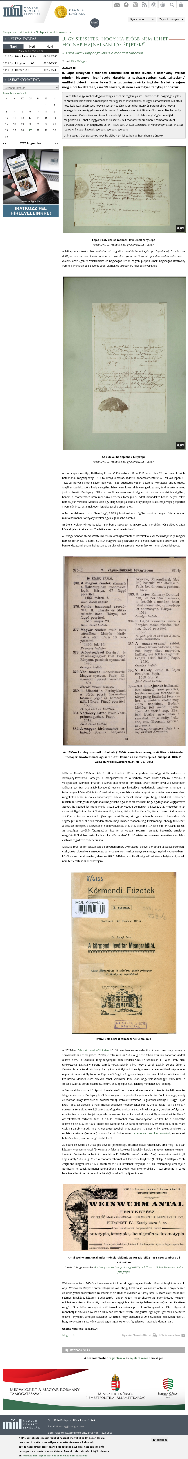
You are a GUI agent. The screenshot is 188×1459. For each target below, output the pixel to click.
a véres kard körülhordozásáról (152, 1133)
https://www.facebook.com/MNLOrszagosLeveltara (126, 4)
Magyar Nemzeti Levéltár (18, 32)
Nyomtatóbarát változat (136, 1335)
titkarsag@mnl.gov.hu (70, 1426)
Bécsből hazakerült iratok (93, 1050)
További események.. (15, 93)
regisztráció (117, 1358)
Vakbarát (153, 4)
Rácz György (79, 61)
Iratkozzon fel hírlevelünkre (117, 4)
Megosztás (68, 1335)
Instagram (135, 4)
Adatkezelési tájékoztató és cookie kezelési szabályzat (55, 1455)
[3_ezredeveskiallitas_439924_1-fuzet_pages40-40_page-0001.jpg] (124, 745)
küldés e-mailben (169, 1335)
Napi (13, 46)
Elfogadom (160, 1439)
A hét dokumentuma (58, 32)
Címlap (40, 32)
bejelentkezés (138, 1358)
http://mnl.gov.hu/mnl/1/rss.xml (144, 4)
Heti (32, 46)
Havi (50, 46)
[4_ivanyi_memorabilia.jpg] (123, 1034)
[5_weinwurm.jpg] (124, 1251)
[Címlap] (22, 11)
